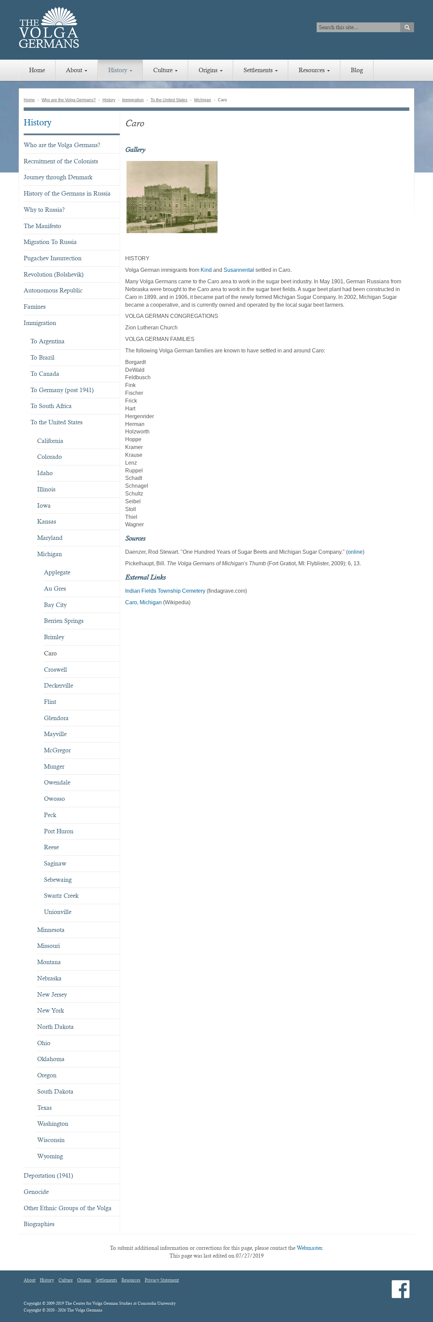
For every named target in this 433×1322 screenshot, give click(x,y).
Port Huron (58, 831)
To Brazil (42, 357)
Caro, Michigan (143, 602)
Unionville (57, 911)
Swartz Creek (61, 895)
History (118, 70)
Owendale (57, 782)
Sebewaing (58, 879)
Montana (49, 961)
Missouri (48, 945)
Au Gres (55, 588)
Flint (50, 701)
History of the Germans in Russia (67, 193)
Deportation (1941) (48, 1175)
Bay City (55, 604)
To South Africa (51, 405)
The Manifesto (42, 225)
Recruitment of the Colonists (61, 161)
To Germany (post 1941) (62, 389)
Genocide (36, 1191)
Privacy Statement (162, 1280)
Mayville (55, 733)
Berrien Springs (64, 620)
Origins (209, 70)
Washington (52, 1123)
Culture (163, 70)
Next (413, 197)
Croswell (55, 669)
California (50, 440)
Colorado (49, 456)
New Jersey (52, 994)
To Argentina (47, 341)
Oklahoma (51, 1058)
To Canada (44, 373)
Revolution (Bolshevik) (54, 274)
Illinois (46, 489)
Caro (50, 653)
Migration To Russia (50, 241)
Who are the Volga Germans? (69, 100)
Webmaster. (310, 1248)
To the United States (169, 100)
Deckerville (58, 685)
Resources (312, 70)
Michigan (202, 100)
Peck (50, 814)
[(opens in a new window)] (401, 1295)
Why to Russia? (44, 209)
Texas (44, 1107)
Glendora (56, 717)
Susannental (239, 270)
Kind (206, 270)
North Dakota (55, 1026)
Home (37, 70)
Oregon (46, 1075)
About (75, 70)
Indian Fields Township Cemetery (165, 591)
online (355, 552)
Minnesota (51, 929)
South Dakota (55, 1091)
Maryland (50, 537)
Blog (357, 70)
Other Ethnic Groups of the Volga (68, 1208)
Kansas (46, 521)
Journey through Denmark (58, 177)
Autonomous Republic (53, 290)
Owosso (54, 798)
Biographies (39, 1223)
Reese (51, 847)
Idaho (45, 472)
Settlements (259, 70)
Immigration (133, 100)
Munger (54, 766)
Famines (35, 306)
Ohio (43, 1042)
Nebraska (49, 978)
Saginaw (55, 863)
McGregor (57, 750)
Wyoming (50, 1156)
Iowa (44, 505)
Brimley (54, 636)
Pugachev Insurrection (53, 258)
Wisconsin (51, 1139)
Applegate (57, 572)
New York (50, 1010)
